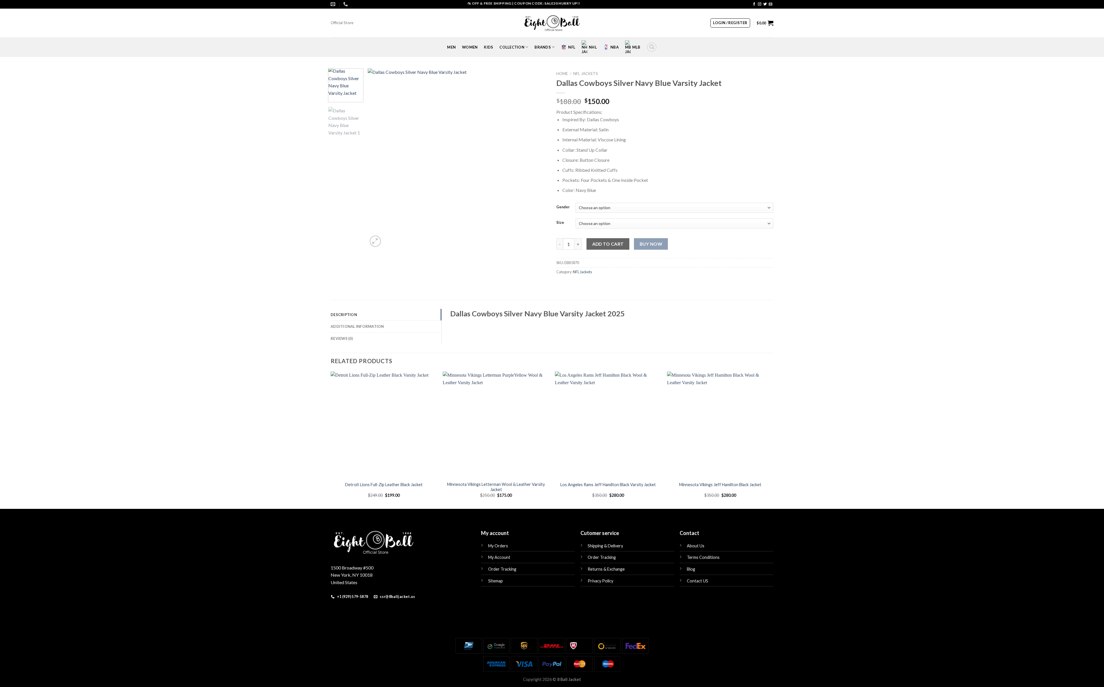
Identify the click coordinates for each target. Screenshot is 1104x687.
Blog (691, 569)
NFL (571, 47)
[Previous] (378, 158)
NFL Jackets (585, 73)
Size (560, 223)
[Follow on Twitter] (765, 4)
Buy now (651, 244)
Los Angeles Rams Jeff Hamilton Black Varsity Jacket (608, 484)
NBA (614, 47)
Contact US (697, 580)
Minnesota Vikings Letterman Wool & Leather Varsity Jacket (496, 487)
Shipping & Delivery (605, 545)
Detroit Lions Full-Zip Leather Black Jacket (384, 484)
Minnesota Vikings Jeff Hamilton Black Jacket (720, 484)
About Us (695, 545)
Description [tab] (344, 314)
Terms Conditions (703, 557)
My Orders (498, 545)
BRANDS (542, 47)
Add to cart (608, 244)
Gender (563, 207)
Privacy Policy (600, 580)
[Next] (537, 158)
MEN (451, 47)
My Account (499, 557)
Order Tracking (502, 569)
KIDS (488, 47)
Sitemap (495, 580)
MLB (636, 47)
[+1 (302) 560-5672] (346, 4)
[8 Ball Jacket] (552, 23)
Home (562, 73)
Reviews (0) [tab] (342, 338)
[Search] (651, 47)
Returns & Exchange (606, 569)
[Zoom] (375, 241)
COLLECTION (511, 47)
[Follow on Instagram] (759, 4)
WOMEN (470, 47)
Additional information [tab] (357, 326)
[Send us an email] (770, 4)
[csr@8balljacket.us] (334, 4)
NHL (593, 47)
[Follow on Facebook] (754, 4)
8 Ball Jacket (569, 679)
